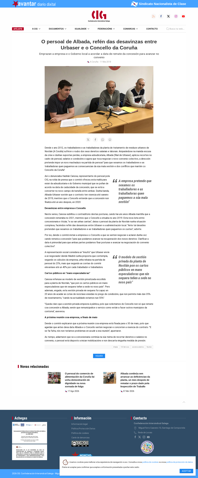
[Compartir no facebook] (95, 139)
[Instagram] (143, 437)
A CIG (35, 28)
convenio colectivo (138, 347)
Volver (99, 356)
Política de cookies (80, 433)
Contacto (152, 28)
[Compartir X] (88, 139)
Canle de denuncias (80, 437)
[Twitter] (139, 437)
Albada (115, 347)
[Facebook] (135, 437)
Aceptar (186, 471)
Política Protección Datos (83, 428)
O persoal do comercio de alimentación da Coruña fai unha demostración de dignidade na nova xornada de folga (79, 380)
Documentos (56, 28)
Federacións (105, 28)
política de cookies (150, 462)
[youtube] (148, 437)
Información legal (79, 424)
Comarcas (129, 28)
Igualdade (81, 28)
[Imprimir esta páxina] (109, 139)
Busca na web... (177, 28)
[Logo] (99, 16)
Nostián (149, 347)
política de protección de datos (179, 462)
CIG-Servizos (125, 347)
